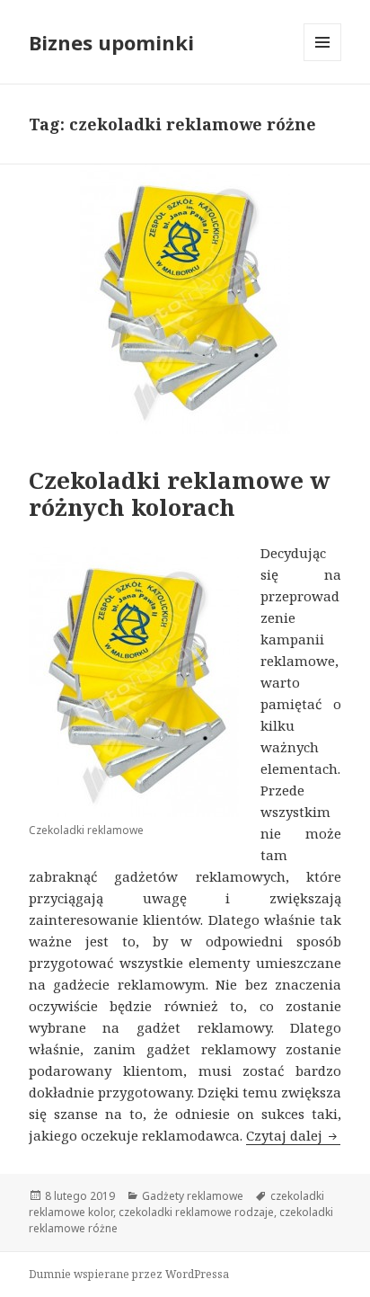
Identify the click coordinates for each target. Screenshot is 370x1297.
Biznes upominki (111, 42)
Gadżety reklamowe (192, 1196)
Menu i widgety (322, 60)
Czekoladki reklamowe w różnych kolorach (179, 493)
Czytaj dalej (293, 1135)
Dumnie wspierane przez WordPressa (129, 1274)
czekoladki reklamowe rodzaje (196, 1212)
